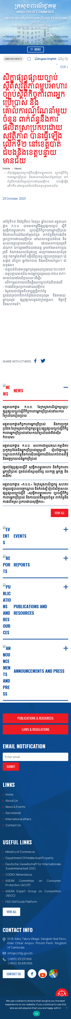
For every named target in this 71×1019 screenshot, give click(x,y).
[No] (66, 1007)
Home (6, 168)
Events (20, 535)
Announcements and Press (39, 671)
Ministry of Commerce (20, 852)
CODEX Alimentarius (18, 875)
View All (59, 513)
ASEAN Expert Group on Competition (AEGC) (33, 893)
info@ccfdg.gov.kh (20, 953)
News (18, 168)
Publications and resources (30, 609)
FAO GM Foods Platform (21, 902)
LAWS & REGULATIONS (35, 729)
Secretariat (13, 813)
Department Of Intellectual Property (29, 858)
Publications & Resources (35, 718)
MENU (37, 49)
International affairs (18, 819)
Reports (22, 564)
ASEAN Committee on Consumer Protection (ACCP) (33, 883)
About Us (11, 801)
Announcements (13, 59)
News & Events (15, 807)
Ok (36, 1013)
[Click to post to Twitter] (42, 360)
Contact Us (13, 825)
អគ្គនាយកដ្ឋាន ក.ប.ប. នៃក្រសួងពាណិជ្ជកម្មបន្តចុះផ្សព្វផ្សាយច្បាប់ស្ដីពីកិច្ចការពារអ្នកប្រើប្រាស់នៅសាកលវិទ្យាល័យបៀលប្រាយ (35, 411)
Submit (11, 766)
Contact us (14, 974)
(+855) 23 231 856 (20, 959)
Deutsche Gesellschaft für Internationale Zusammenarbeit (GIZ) (33, 866)
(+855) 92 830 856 (20, 963)
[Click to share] (35, 360)
